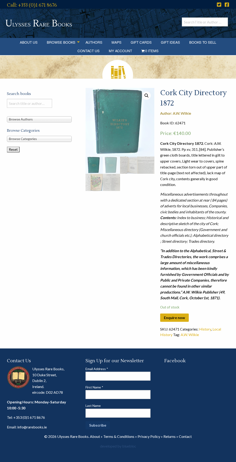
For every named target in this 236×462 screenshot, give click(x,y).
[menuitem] (28, 42)
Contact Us (88, 50)
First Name (94, 387)
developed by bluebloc (118, 446)
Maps (116, 42)
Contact (185, 436)
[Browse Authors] (39, 119)
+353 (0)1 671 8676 (29, 417)
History (205, 329)
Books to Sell (202, 42)
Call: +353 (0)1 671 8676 (32, 5)
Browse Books (61, 42)
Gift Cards (141, 42)
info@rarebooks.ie (32, 427)
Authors (94, 42)
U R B (38, 23)
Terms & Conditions (118, 436)
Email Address (97, 369)
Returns (169, 436)
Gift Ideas (170, 42)
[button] (146, 95)
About (95, 436)
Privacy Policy (149, 436)
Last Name (93, 406)
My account (120, 50)
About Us (29, 42)
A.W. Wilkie (190, 334)
